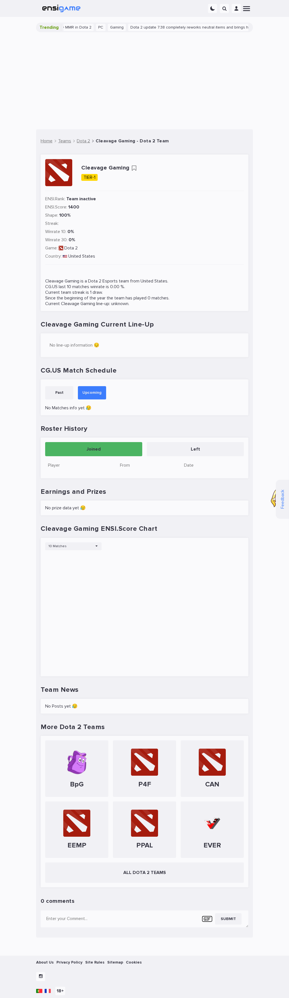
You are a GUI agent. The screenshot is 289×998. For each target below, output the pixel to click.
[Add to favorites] (134, 168)
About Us (45, 962)
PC (89, 27)
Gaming (106, 27)
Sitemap (115, 962)
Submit (228, 918)
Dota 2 (71, 248)
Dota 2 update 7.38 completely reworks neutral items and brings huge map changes (194, 27)
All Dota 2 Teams (144, 872)
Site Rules (94, 962)
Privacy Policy (69, 962)
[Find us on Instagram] (40, 976)
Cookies (134, 962)
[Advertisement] (144, 80)
